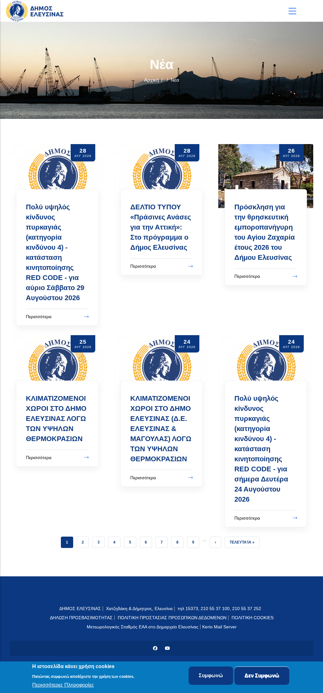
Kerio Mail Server (219, 626)
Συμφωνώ (211, 675)
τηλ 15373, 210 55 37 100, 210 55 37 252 (220, 608)
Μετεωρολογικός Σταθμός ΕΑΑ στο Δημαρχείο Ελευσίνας (142, 626)
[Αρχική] (36, 11)
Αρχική (151, 80)
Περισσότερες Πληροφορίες (63, 685)
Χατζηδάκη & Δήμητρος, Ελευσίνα (139, 608)
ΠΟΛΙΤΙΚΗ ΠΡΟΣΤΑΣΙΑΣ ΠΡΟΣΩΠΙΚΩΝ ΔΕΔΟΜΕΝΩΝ (172, 617)
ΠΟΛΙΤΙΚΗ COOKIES (252, 617)
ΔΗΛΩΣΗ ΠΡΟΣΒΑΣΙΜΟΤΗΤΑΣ (81, 617)
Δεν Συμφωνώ (261, 675)
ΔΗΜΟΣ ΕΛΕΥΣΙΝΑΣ (80, 608)
